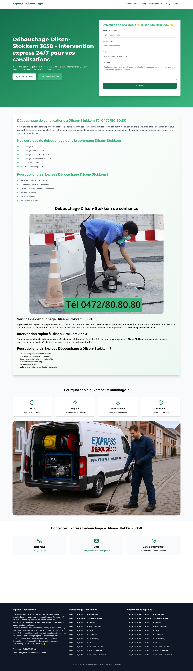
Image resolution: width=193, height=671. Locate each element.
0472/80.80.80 (26, 76)
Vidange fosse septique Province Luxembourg (145, 638)
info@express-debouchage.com (96, 551)
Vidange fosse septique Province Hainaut (143, 622)
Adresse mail (108, 41)
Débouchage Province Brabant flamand (85, 650)
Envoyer (139, 86)
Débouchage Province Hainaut (82, 622)
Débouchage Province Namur (81, 642)
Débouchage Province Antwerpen (83, 614)
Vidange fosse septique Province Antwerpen (145, 614)
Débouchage (129, 3)
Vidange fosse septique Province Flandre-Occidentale (149, 654)
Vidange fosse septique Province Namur (143, 642)
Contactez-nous (52, 76)
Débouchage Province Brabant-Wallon (85, 626)
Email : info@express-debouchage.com (29, 653)
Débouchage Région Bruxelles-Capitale (85, 618)
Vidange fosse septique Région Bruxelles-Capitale (147, 618)
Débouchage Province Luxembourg (84, 638)
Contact (177, 3)
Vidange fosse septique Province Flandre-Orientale (147, 646)
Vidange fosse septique (150, 3)
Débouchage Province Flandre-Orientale (86, 646)
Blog (168, 3)
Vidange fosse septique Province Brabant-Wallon (146, 626)
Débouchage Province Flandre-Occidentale (87, 654)
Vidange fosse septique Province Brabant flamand (147, 650)
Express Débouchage (28, 3)
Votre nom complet (110, 30)
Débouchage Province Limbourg (83, 634)
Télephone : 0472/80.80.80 (24, 649)
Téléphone (106, 52)
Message (106, 62)
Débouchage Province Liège (81, 630)
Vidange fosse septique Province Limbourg (144, 634)
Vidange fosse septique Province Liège (142, 630)
